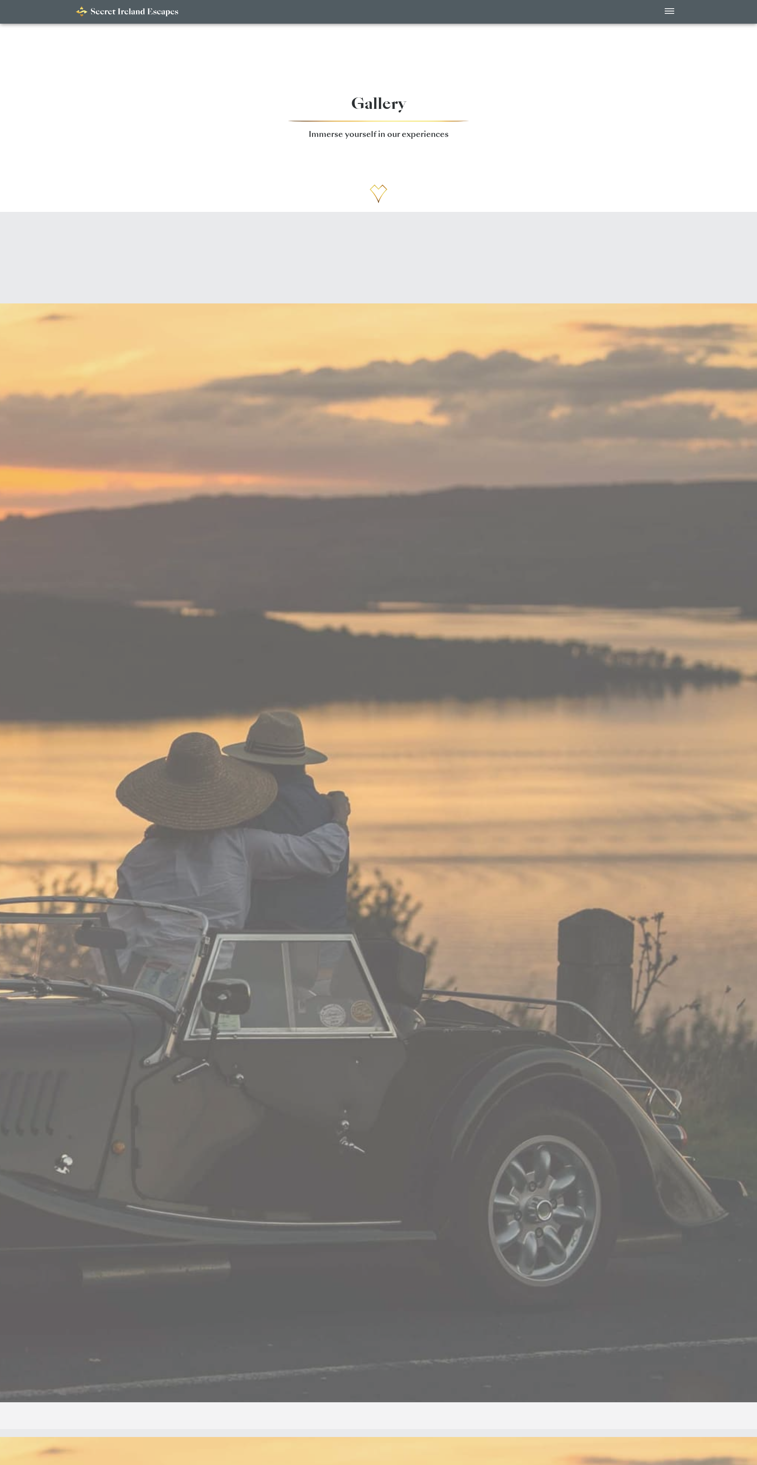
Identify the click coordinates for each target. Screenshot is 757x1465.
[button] (669, 11)
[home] (127, 12)
